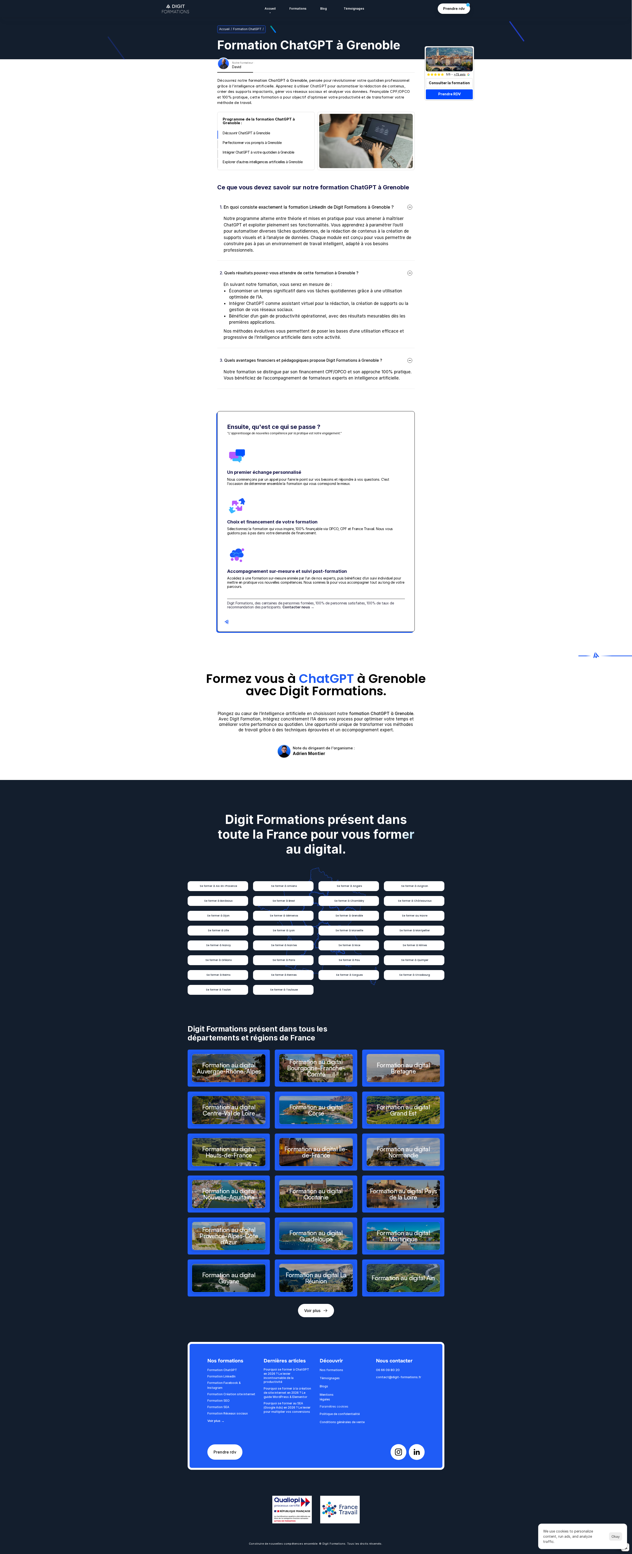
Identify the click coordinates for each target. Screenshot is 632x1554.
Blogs (324, 1386)
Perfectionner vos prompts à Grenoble (252, 142)
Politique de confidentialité (340, 1414)
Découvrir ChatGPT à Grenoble (246, 133)
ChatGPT (326, 678)
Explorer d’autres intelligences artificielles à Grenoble (262, 162)
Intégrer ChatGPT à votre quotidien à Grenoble (258, 152)
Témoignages (330, 1378)
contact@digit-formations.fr (398, 1377)
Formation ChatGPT (247, 29)
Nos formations (331, 1370)
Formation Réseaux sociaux (227, 1413)
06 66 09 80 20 (388, 1370)
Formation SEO (218, 1400)
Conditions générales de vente (342, 1422)
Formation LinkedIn (221, 1376)
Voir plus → (215, 1421)
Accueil (224, 29)
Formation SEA (218, 1407)
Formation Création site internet (231, 1394)
